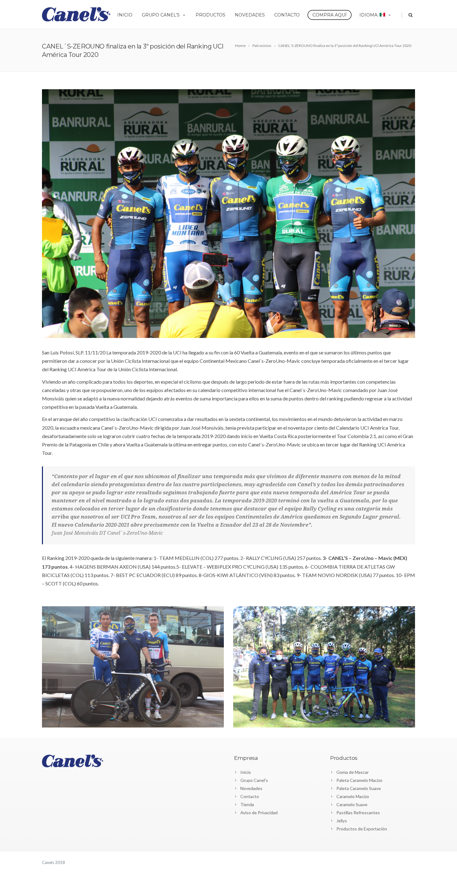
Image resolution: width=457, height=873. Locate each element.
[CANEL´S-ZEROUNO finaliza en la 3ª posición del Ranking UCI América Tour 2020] (228, 213)
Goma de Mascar (352, 772)
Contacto (287, 15)
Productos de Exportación (361, 828)
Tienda (247, 804)
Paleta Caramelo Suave (358, 788)
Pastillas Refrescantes (358, 812)
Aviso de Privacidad (259, 812)
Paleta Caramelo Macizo (359, 780)
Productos (210, 15)
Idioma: (369, 15)
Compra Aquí (329, 15)
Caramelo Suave (351, 804)
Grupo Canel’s (161, 15)
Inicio (124, 15)
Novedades (250, 15)
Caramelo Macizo (352, 796)
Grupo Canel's (254, 780)
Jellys (341, 820)
